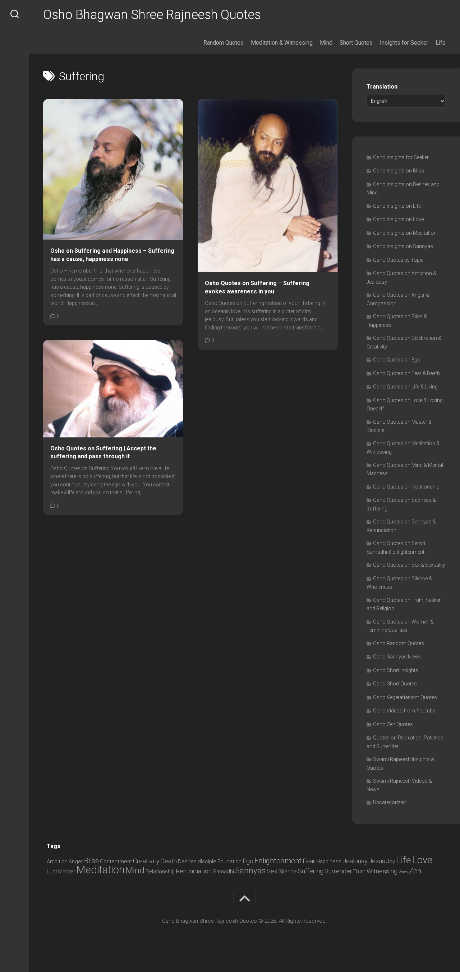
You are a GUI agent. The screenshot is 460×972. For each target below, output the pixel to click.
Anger (76, 861)
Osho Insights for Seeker (401, 157)
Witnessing (382, 871)
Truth (359, 871)
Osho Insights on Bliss (398, 171)
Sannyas (250, 870)
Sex (272, 871)
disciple (207, 861)
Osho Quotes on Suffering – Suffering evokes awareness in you (257, 287)
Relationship (160, 871)
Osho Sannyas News (397, 657)
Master (66, 871)
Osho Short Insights (395, 670)
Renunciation (194, 871)
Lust (52, 871)
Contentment (116, 861)
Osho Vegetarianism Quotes (405, 697)
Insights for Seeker (404, 42)
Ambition (57, 861)
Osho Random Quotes (398, 643)
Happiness (328, 861)
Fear (309, 861)
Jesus (376, 861)
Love (422, 860)
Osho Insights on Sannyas (403, 246)
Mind (326, 42)
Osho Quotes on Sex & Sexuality (409, 565)
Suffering (310, 871)
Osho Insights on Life (397, 206)
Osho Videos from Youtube (404, 711)
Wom (403, 872)
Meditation (100, 870)
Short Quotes (356, 42)
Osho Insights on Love (398, 219)
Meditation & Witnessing (282, 42)
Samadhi (223, 871)
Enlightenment (278, 860)
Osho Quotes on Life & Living (405, 387)
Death (168, 861)
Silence (288, 871)
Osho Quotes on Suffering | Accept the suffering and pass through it (103, 452)
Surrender (338, 871)
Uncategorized (389, 802)
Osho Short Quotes (395, 684)
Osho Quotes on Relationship (406, 487)
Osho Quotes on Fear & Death (406, 373)
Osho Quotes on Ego (396, 360)
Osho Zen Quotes (393, 724)
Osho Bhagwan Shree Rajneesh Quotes (152, 14)
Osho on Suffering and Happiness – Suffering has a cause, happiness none (112, 254)
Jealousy (354, 861)
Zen (415, 871)
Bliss (91, 860)
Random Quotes (223, 42)
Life (441, 42)
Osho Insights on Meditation (405, 233)
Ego (248, 861)
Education (229, 861)
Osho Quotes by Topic (398, 260)
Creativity (146, 861)
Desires (187, 861)
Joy (390, 861)
